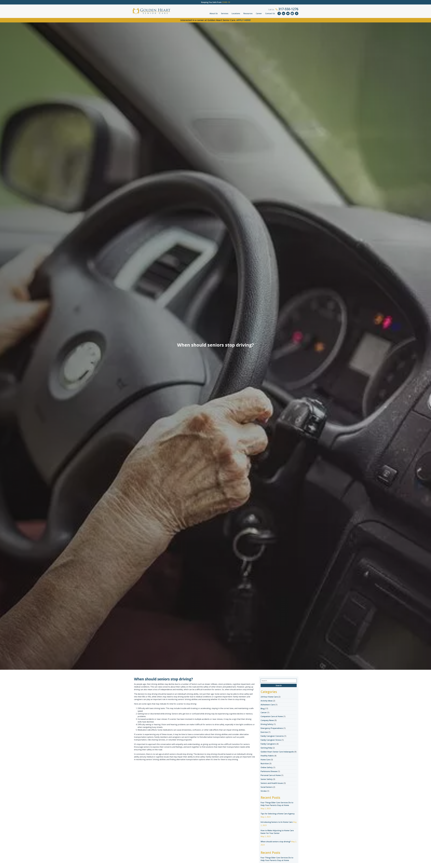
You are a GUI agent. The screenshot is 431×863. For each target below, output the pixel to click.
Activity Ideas (267, 700)
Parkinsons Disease (269, 771)
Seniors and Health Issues (272, 783)
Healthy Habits (267, 755)
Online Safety (267, 767)
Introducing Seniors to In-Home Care (277, 822)
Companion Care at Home (272, 716)
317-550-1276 (288, 9)
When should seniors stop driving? (276, 841)
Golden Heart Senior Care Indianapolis (277, 751)
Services (224, 13)
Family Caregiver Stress (271, 740)
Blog (262, 708)
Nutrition (265, 763)
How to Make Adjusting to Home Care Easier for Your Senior (277, 831)
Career (259, 13)
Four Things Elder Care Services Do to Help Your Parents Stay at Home (277, 803)
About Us (214, 13)
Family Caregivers (268, 744)
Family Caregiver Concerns (272, 736)
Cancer (264, 712)
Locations (236, 13)
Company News (267, 720)
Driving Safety (267, 724)
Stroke (264, 791)
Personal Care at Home (271, 775)
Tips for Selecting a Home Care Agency (278, 813)
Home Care (265, 759)
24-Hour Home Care (269, 697)
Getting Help (266, 748)
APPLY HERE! (243, 20)
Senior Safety (267, 779)
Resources (248, 13)
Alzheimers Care (268, 704)
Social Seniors (267, 787)
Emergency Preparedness (272, 728)
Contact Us (270, 13)
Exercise (264, 732)
